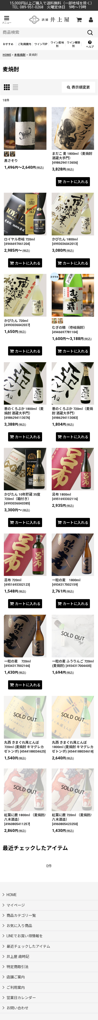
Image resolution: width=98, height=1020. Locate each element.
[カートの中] (78, 20)
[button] (6, 20)
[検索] (90, 32)
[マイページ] (90, 20)
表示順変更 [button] (81, 87)
